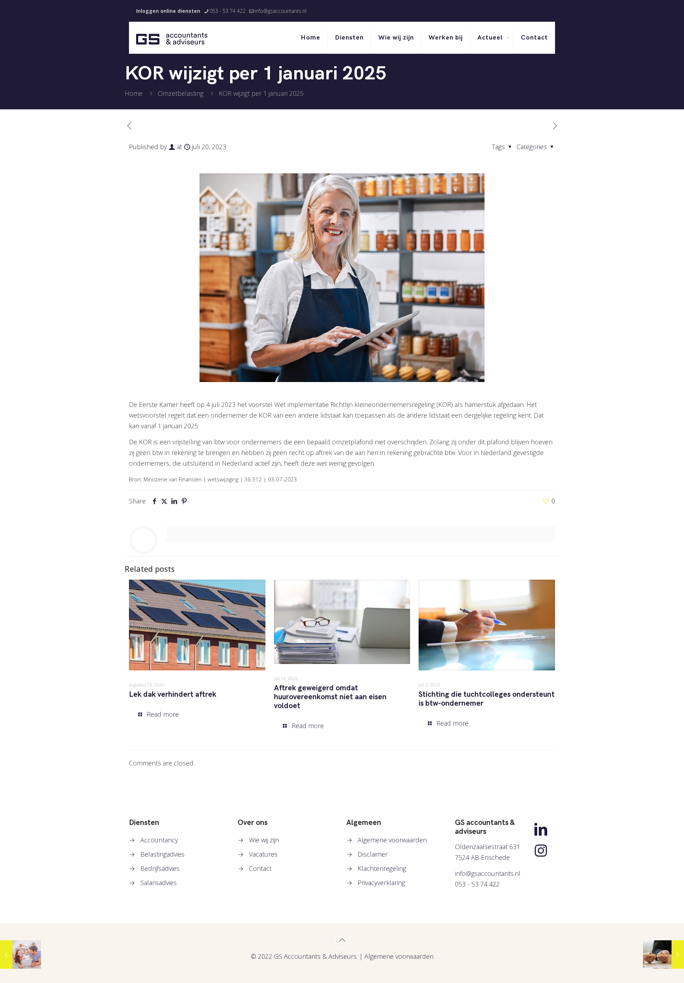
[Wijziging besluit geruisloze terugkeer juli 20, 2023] (663, 954)
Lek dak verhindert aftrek (172, 694)
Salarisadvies (158, 882)
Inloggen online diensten (168, 10)
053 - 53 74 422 (227, 10)
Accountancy (159, 840)
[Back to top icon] (342, 939)
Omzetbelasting (180, 93)
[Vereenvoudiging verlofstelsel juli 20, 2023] (20, 954)
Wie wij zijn (264, 840)
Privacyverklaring (381, 882)
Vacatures (263, 854)
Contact (260, 868)
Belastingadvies (162, 854)
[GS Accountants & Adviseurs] (171, 38)
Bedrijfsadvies (160, 868)
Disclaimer (373, 854)
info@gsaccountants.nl (280, 10)
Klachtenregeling (382, 868)
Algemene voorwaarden (392, 840)
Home (133, 93)
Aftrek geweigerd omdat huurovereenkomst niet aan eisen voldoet (330, 697)
